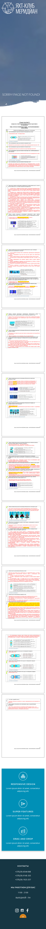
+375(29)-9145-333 (23, 875)
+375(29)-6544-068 (23, 871)
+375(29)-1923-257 (23, 879)
